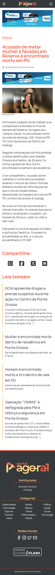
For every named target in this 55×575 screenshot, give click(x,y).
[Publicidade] (27, 18)
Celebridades (9, 504)
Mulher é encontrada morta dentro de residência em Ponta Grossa (28, 342)
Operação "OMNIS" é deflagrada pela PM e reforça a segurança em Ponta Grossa (25, 410)
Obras (29, 511)
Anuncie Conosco (27, 486)
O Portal (27, 490)
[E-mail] (35, 538)
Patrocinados (29, 514)
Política (47, 504)
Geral (9, 518)
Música (28, 507)
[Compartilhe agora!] (10, 263)
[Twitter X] (30, 538)
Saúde (47, 507)
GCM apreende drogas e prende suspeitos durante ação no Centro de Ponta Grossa (27, 296)
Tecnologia (47, 514)
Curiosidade (9, 507)
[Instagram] (24, 538)
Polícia (7, 37)
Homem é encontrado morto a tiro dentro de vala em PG (27, 375)
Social (47, 511)
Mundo (28, 504)
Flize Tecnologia (34, 572)
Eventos (9, 514)
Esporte (9, 511)
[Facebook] (19, 538)
